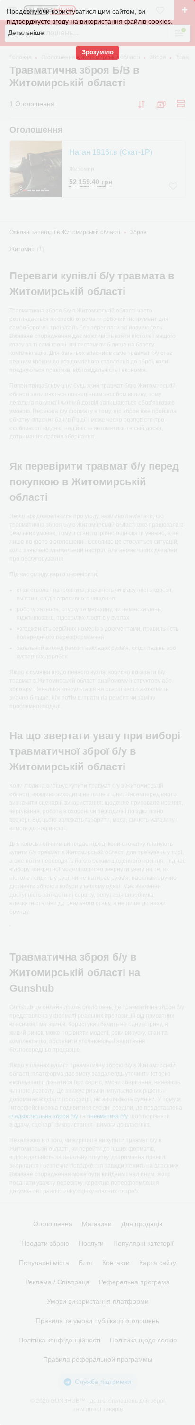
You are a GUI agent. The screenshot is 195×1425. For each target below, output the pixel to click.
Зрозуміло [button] (98, 52)
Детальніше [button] (26, 32)
